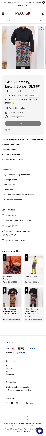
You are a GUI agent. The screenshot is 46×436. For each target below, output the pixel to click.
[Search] (40, 20)
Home (8, 366)
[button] (2, 13)
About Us (9, 368)
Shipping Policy (25, 431)
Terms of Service (11, 429)
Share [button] (10, 130)
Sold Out (23, 123)
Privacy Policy (23, 429)
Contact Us (10, 374)
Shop (7, 371)
